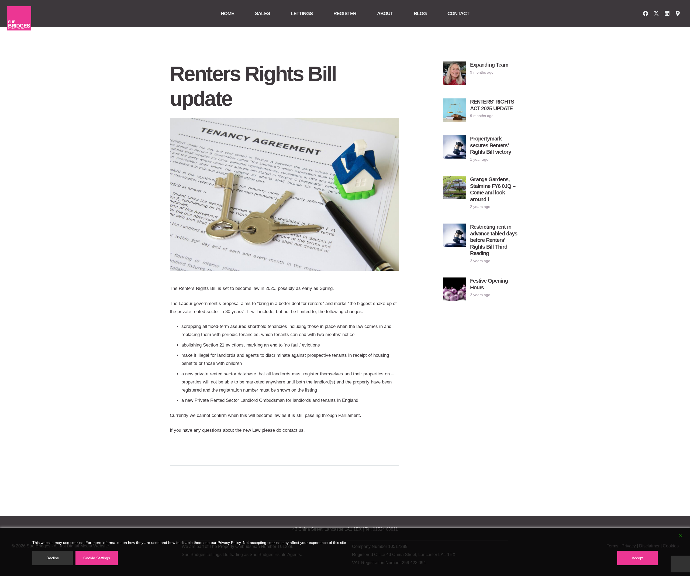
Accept (637, 558)
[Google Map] (677, 13)
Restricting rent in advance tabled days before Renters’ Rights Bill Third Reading (494, 240)
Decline (52, 558)
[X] (656, 13)
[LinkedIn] (667, 13)
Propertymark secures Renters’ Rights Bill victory (490, 145)
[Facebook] (645, 13)
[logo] (19, 18)
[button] (273, 13)
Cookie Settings (96, 558)
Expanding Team (489, 65)
